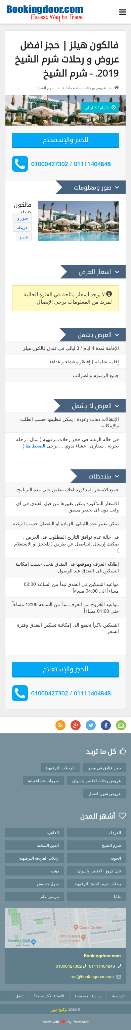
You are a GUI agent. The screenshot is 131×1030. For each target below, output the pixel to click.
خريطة (22, 227)
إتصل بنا (17, 995)
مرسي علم (49, 896)
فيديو (23, 236)
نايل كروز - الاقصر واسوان (99, 870)
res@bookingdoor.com (92, 976)
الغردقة (114, 832)
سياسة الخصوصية (88, 995)
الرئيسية (118, 995)
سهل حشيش (48, 883)
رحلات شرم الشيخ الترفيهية (98, 883)
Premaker (81, 1021)
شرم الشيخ (45, 87)
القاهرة (53, 832)
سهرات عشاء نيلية (43, 780)
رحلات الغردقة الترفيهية (39, 858)
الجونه (116, 858)
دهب (55, 870)
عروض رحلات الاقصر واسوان (96, 780)
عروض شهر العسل (104, 793)
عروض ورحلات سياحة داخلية (84, 87)
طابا (117, 896)
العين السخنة (48, 845)
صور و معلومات (20, 218)
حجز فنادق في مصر (104, 767)
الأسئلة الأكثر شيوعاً (49, 995)
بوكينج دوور (59, 1009)
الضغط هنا (35, 445)
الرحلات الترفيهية (60, 767)
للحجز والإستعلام (66, 139)
